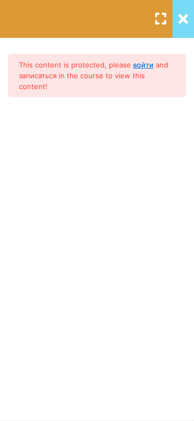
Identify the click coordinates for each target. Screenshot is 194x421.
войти (143, 64)
